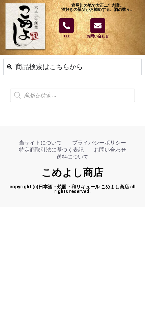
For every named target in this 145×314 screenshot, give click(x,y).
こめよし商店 (72, 172)
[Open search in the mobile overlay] (72, 95)
